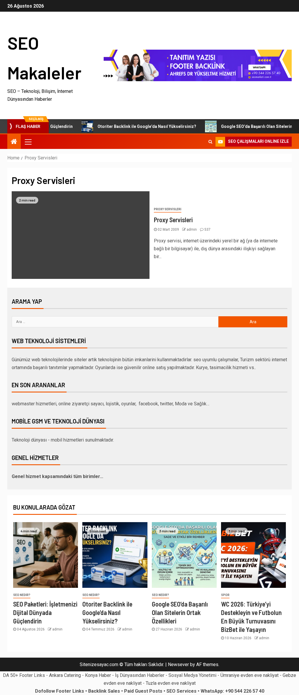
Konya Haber (98, 675)
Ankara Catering (65, 675)
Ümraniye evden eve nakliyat (249, 675)
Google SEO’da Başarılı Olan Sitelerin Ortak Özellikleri (180, 612)
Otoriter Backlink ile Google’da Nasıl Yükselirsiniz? (133, 126)
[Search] (210, 141)
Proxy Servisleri (167, 209)
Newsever (178, 664)
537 (207, 229)
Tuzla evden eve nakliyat (171, 683)
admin (192, 229)
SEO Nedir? (21, 595)
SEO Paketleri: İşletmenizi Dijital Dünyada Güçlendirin (45, 612)
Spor (225, 595)
